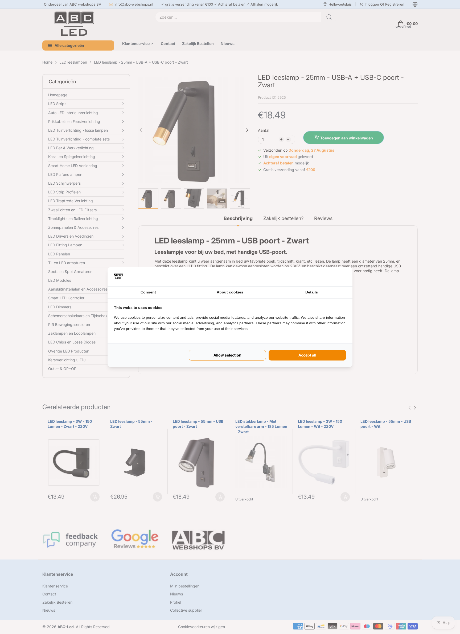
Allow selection (227, 355)
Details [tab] (311, 292)
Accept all (307, 355)
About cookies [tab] (230, 292)
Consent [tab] (148, 292)
